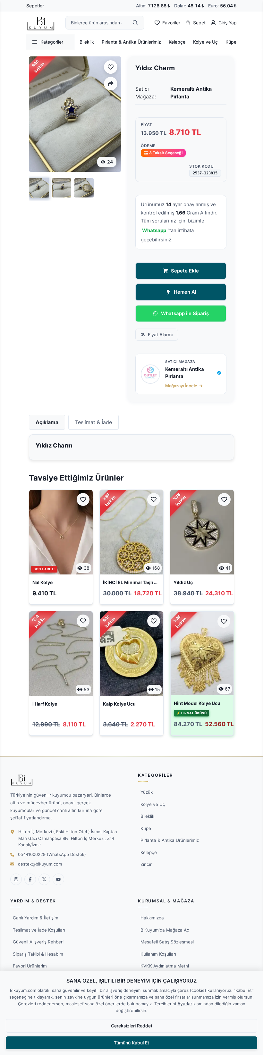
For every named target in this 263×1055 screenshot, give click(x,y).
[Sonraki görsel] (111, 114)
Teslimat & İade (93, 422)
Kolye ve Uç (205, 42)
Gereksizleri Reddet (131, 1025)
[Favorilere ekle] (110, 67)
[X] (44, 879)
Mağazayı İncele (181, 385)
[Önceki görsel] (38, 114)
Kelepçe (177, 42)
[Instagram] (16, 879)
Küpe (230, 42)
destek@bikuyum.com (40, 864)
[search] (135, 22)
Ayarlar (184, 1003)
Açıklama (47, 422)
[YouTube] (58, 879)
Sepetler (35, 5)
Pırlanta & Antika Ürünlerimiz (131, 42)
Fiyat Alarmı (160, 334)
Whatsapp (154, 230)
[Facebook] (30, 879)
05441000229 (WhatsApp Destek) (52, 854)
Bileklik (87, 42)
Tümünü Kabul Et (131, 1042)
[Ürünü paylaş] (110, 83)
